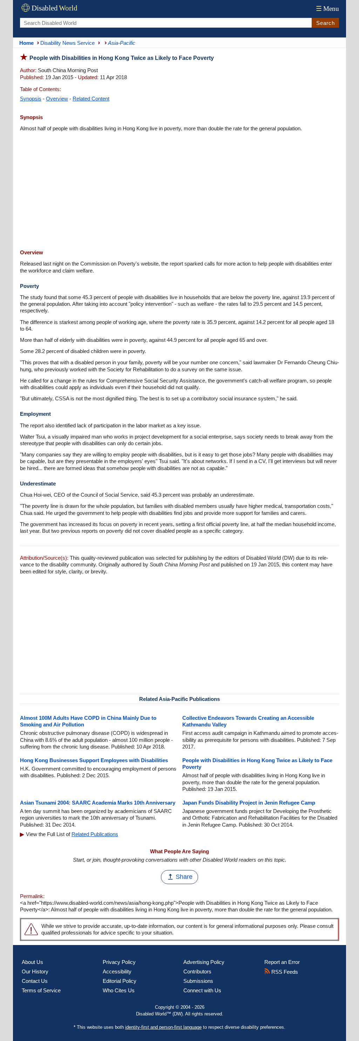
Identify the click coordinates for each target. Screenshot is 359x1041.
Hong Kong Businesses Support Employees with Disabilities (94, 760)
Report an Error (282, 962)
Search (325, 23)
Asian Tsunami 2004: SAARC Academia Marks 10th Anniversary (97, 803)
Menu (327, 8)
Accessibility (117, 971)
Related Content (91, 99)
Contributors (197, 971)
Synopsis (30, 99)
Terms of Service (41, 990)
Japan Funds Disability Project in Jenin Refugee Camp (248, 803)
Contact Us (35, 981)
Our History (35, 971)
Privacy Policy (119, 962)
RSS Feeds (284, 972)
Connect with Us (202, 990)
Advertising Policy (203, 962)
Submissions (198, 981)
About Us (32, 962)
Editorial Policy (119, 981)
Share (184, 876)
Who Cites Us (119, 990)
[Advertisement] (179, 191)
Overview (57, 99)
